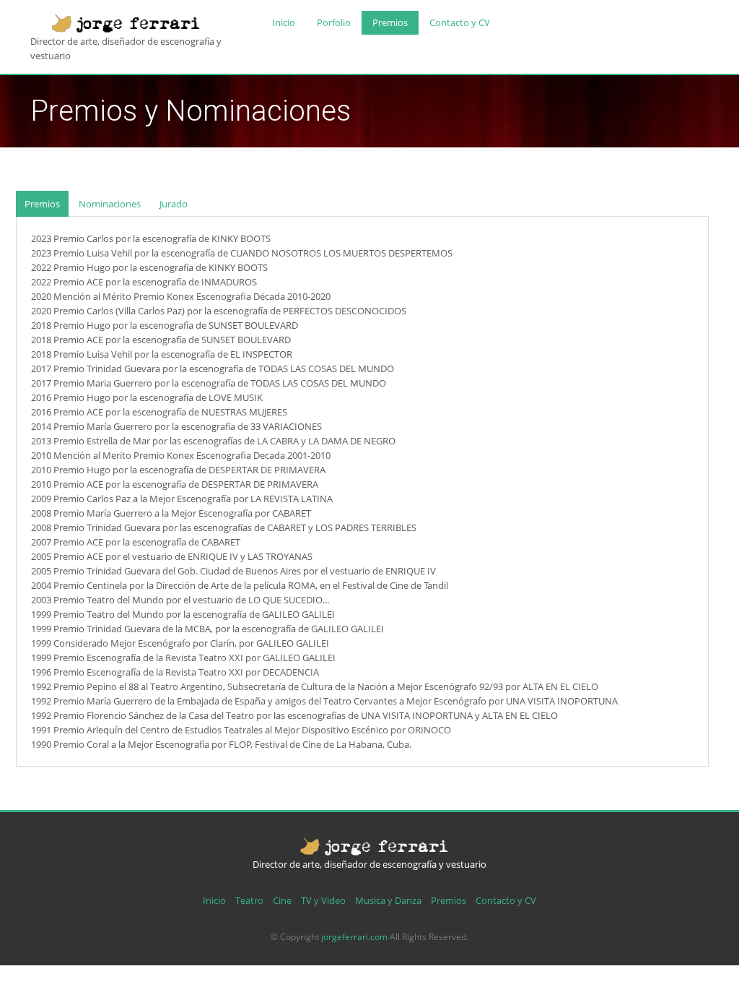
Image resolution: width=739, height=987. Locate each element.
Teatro (249, 900)
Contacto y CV (459, 22)
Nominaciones (110, 203)
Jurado (173, 203)
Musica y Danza (388, 900)
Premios (390, 22)
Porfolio (334, 22)
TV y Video (323, 900)
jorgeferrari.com (354, 937)
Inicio (283, 22)
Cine (282, 900)
